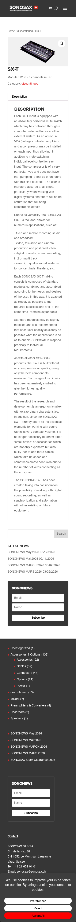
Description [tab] (19, 96)
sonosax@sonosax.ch (31, 871)
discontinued (25, 31)
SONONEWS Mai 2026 (23, 558)
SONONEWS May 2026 (23, 552)
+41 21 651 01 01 (25, 866)
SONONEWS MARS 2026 (25, 571)
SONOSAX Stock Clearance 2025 (33, 759)
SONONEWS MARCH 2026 (26, 565)
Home (11, 31)
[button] (61, 43)
